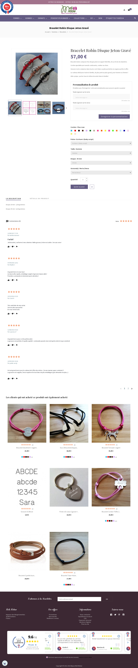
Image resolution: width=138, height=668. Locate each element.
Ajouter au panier (79, 187)
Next (66, 108)
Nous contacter (85, 615)
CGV (85, 618)
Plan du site (85, 624)
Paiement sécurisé (85, 620)
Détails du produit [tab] (39, 198)
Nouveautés (53, 616)
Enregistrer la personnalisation (114, 116)
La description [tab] (13, 198)
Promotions (53, 615)
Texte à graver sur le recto (81, 92)
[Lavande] (30, 457)
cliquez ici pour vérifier (85, 657)
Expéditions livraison (85, 616)
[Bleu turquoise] (22, 457)
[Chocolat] (28, 457)
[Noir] (26, 457)
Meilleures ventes (53, 618)
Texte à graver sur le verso (81, 103)
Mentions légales (85, 622)
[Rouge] (24, 457)
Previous (7, 108)
